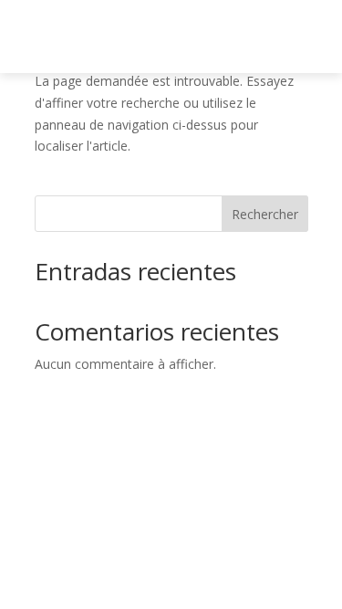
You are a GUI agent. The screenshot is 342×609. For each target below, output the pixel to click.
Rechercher (265, 214)
